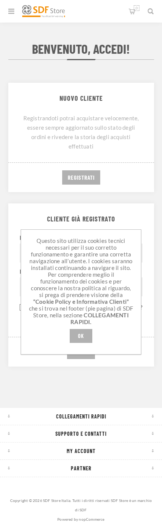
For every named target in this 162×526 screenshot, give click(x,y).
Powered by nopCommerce (80, 519)
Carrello (137, 8)
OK (81, 336)
